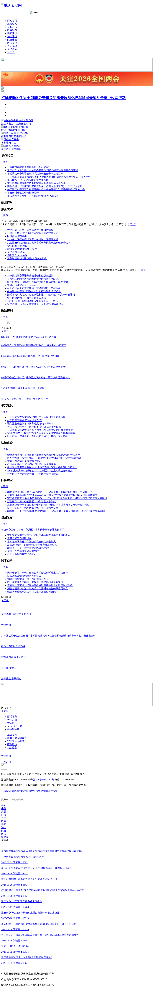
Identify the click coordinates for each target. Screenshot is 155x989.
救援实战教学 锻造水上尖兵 (22, 249)
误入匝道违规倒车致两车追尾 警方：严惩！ (30, 423)
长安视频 (12, 46)
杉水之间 (6, 761)
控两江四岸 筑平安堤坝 (13, 136)
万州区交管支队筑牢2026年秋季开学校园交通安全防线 (36, 417)
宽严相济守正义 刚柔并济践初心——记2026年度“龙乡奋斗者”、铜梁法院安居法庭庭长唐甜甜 (57, 498)
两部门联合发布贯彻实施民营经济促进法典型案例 (34, 288)
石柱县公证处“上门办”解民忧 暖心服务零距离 (31, 464)
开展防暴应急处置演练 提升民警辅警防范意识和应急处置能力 (40, 430)
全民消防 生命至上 (17, 252)
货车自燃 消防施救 (17, 246)
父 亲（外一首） (16, 726)
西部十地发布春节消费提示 (21, 554)
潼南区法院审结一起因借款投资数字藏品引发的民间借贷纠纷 (40, 585)
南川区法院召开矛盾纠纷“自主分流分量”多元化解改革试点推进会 (42, 467)
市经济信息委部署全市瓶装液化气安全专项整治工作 (35, 173)
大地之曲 (12, 719)
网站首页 (12, 20)
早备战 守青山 (8, 142)
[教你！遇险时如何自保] (14, 127)
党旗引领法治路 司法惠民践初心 (24, 461)
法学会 (11, 52)
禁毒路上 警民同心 (11, 149)
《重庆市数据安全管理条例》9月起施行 (28, 167)
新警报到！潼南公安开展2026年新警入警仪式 (31, 501)
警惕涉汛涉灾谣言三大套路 (21, 285)
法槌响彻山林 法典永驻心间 (16, 123)
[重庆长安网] (11, 5)
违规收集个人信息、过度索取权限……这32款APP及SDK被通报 (41, 294)
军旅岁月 (12, 735)
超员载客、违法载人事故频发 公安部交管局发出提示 (35, 304)
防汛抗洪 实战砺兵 (17, 236)
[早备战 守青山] (10, 139)
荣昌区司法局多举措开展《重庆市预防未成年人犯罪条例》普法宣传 (43, 454)
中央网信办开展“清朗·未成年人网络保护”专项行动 (34, 291)
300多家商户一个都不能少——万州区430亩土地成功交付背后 (40, 470)
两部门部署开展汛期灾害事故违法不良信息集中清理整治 (37, 282)
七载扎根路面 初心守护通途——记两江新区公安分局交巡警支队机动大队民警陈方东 (52, 495)
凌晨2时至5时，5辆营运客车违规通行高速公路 (32, 544)
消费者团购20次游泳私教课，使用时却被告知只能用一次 (37, 588)
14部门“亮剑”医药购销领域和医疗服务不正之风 (32, 301)
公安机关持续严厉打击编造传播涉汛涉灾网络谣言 (34, 278)
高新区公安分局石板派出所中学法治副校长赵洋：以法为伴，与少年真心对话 (48, 504)
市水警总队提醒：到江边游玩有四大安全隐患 (31, 541)
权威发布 (12, 30)
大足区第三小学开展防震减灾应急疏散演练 (30, 230)
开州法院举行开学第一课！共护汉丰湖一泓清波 (32, 473)
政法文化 (12, 43)
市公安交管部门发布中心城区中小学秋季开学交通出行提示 (38, 535)
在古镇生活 (13, 729)
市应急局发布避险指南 (19, 538)
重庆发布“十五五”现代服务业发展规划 (27, 180)
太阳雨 (11, 723)
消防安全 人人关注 (17, 255)
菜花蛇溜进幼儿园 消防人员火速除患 (27, 258)
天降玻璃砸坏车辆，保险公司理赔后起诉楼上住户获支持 (37, 572)
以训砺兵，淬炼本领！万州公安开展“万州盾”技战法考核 (37, 436)
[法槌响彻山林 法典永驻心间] (17, 120)
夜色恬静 (12, 744)
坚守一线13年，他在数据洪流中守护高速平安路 (32, 508)
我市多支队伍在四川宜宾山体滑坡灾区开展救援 (32, 239)
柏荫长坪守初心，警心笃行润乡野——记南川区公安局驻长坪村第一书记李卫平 (49, 492)
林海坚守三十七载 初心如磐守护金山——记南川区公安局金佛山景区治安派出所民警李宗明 (56, 511)
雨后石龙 (12, 716)
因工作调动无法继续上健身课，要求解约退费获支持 (35, 582)
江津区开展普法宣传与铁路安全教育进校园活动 (32, 233)
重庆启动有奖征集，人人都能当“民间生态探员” (32, 196)
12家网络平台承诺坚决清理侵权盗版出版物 (30, 275)
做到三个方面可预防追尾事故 (23, 551)
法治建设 (12, 36)
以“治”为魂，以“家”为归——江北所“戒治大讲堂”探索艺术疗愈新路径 (44, 458)
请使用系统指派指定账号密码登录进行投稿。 (30, 790)
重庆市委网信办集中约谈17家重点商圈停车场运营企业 (36, 183)
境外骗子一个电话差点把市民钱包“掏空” (29, 548)
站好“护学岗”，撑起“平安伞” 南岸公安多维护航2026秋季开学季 (41, 433)
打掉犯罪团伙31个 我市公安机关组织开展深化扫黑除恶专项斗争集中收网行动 (63, 98)
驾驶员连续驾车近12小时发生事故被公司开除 (31, 591)
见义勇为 (12, 49)
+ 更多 (5, 331)
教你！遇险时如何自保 (13, 130)
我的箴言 (12, 747)
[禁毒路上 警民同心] (12, 146)
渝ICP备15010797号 (43, 779)
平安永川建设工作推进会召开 (23, 192)
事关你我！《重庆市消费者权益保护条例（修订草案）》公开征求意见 (44, 186)
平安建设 (12, 33)
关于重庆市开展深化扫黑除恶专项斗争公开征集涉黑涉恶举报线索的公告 (46, 189)
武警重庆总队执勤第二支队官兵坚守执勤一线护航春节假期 (38, 242)
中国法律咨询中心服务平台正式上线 (26, 297)
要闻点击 (12, 27)
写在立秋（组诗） (17, 741)
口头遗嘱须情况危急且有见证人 (24, 576)
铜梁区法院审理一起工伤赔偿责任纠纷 (27, 579)
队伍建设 (12, 39)
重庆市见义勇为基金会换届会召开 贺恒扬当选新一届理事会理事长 (42, 170)
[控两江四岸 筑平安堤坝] (14, 133)
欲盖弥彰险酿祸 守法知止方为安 (24, 420)
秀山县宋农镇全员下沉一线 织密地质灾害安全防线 (34, 426)
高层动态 (12, 24)
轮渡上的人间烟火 (17, 738)
